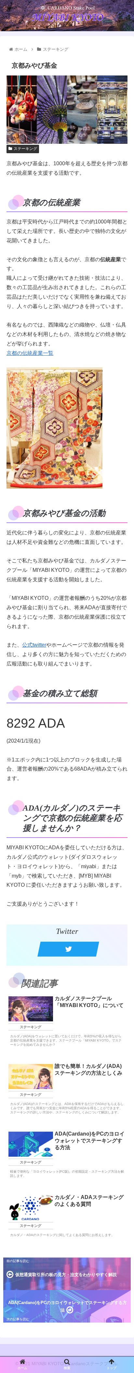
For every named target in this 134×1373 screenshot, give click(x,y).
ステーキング (25, 148)
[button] (120, 854)
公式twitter (34, 645)
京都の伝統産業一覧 (30, 353)
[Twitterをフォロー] (68, 949)
